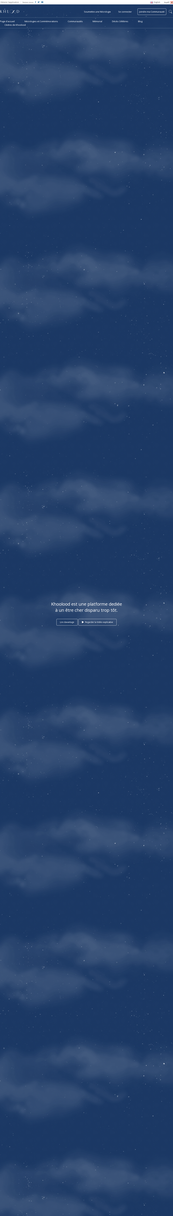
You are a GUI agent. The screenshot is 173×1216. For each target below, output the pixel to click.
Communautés (75, 21)
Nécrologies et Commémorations (41, 21)
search (170, 11)
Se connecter (125, 11)
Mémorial (97, 21)
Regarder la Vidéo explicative (99, 622)
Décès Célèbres (120, 21)
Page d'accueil (7, 21)
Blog (140, 21)
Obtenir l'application (10, 2)
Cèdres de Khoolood (15, 24)
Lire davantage (67, 622)
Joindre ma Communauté (152, 11)
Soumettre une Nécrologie (97, 11)
